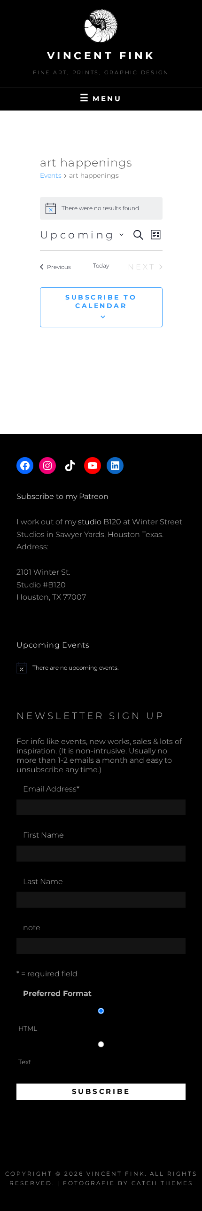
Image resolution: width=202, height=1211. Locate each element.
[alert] (101, 667)
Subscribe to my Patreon (62, 496)
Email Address (51, 788)
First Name (43, 835)
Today (101, 265)
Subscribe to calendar (101, 301)
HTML (27, 1028)
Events (51, 175)
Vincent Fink (101, 55)
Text (24, 1062)
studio (89, 521)
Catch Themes (162, 1183)
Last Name (43, 881)
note (31, 927)
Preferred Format (57, 993)
